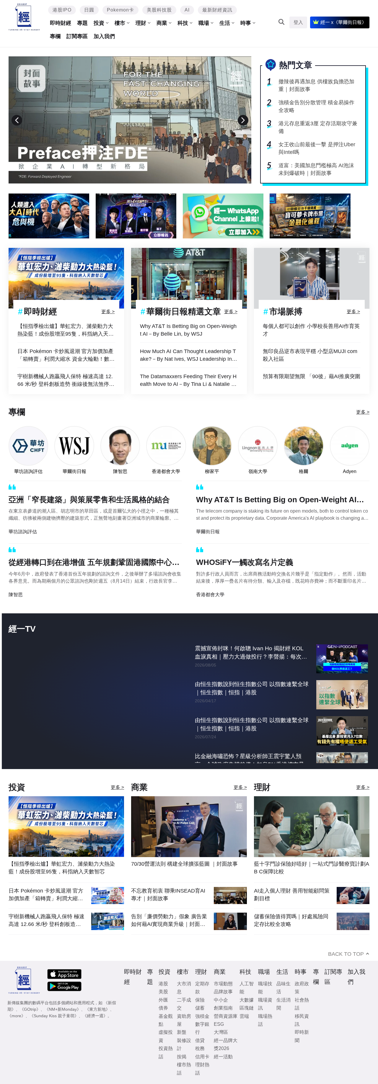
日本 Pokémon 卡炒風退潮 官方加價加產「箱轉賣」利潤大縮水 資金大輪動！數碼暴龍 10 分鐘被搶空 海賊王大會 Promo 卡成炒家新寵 (66, 355)
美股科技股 (159, 9)
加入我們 (104, 36)
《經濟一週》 (95, 1015)
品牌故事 (223, 991)
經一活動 (223, 1056)
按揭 (181, 1056)
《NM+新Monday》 (63, 1009)
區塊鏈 (246, 1007)
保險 (200, 999)
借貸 (200, 1040)
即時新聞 (302, 1036)
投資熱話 (166, 1052)
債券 (163, 1007)
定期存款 (202, 987)
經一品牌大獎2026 (225, 1044)
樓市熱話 (184, 1068)
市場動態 (223, 983)
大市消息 (184, 987)
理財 (141, 23)
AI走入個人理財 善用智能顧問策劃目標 (292, 894)
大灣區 (221, 1032)
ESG (219, 1024)
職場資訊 (265, 1003)
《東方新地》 (97, 1009)
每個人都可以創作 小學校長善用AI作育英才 (311, 330)
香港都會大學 (166, 471)
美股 (163, 991)
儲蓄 (200, 1007)
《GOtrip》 (30, 1009)
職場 (203, 23)
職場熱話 (265, 1020)
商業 (162, 23)
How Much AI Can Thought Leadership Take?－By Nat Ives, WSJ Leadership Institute (188, 355)
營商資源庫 (225, 1016)
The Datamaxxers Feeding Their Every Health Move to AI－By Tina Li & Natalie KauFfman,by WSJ (189, 380)
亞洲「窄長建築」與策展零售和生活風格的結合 (89, 499)
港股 (163, 983)
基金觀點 (166, 1020)
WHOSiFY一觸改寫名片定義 (244, 562)
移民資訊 (302, 1020)
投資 (99, 23)
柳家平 (212, 471)
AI (187, 9)
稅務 (200, 1048)
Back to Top (346, 954)
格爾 (303, 471)
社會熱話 (302, 1003)
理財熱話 (202, 1068)
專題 (82, 23)
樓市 (120, 23)
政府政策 (302, 987)
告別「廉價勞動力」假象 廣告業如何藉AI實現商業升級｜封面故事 (169, 920)
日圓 (89, 9)
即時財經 (60, 23)
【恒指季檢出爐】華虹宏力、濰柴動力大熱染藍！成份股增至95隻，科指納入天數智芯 (65, 330)
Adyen (349, 471)
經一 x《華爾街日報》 (343, 22)
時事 (245, 23)
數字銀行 (202, 1028)
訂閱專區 (77, 36)
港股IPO (62, 9)
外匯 (163, 999)
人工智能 (246, 987)
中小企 (221, 999)
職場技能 (265, 987)
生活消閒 (283, 1003)
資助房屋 (184, 1020)
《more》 (16, 1015)
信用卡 (202, 1056)
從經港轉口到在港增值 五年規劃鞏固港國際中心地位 (94, 563)
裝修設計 (184, 1044)
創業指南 (223, 1007)
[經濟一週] (24, 17)
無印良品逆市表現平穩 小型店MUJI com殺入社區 (310, 355)
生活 (224, 23)
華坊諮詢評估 (28, 471)
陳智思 (120, 471)
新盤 (181, 1032)
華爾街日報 (74, 471)
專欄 (55, 36)
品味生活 (283, 987)
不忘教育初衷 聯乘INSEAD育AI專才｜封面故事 (168, 894)
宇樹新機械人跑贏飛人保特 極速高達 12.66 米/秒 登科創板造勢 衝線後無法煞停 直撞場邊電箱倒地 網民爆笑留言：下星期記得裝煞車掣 (66, 380)
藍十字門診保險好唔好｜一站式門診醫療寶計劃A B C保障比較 (311, 868)
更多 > (108, 311)
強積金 (202, 1016)
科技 (182, 23)
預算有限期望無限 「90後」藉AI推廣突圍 (311, 376)
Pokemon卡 (120, 9)
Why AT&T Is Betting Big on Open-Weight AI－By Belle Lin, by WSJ (188, 330)
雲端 (244, 1016)
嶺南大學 (257, 471)
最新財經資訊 (217, 9)
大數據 (246, 999)
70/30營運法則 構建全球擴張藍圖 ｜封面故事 (184, 864)
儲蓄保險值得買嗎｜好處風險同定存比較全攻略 (291, 920)
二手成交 (184, 1003)
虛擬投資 (166, 1036)
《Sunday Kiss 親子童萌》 (54, 1015)
